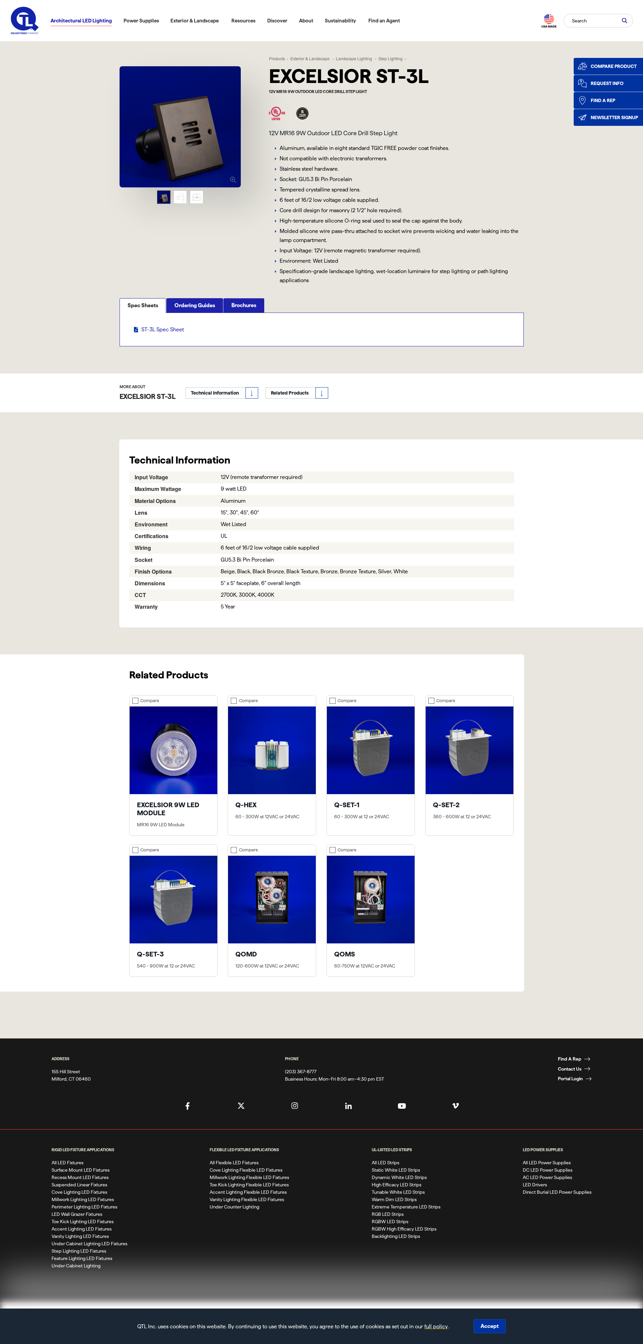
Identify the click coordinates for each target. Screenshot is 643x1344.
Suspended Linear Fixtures (79, 1184)
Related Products (290, 393)
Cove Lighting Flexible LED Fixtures (246, 1170)
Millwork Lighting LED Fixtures (83, 1199)
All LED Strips (385, 1162)
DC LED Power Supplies (547, 1170)
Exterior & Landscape (194, 20)
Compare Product (614, 66)
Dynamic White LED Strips (399, 1177)
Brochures (243, 305)
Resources (243, 20)
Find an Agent (384, 20)
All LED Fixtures (67, 1162)
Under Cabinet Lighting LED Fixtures (89, 1243)
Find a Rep (603, 100)
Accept (490, 1326)
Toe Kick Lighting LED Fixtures (83, 1221)
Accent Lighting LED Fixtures (82, 1229)
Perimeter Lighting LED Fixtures (84, 1206)
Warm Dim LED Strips (394, 1199)
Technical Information (215, 393)
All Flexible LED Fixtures (234, 1162)
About (306, 20)
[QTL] (25, 20)
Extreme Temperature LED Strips (406, 1206)
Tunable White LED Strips (398, 1192)
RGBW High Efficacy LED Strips (404, 1229)
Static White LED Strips (396, 1170)
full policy (436, 1326)
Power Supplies (141, 20)
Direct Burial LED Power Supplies (557, 1192)
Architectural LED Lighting (81, 20)
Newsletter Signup (614, 117)
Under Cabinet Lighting (76, 1265)
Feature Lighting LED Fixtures (82, 1258)
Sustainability (340, 20)
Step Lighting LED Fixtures (79, 1251)
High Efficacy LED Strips (396, 1184)
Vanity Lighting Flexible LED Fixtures (247, 1199)
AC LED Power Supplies (547, 1177)
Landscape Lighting (354, 58)
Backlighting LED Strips (396, 1236)
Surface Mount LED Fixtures (81, 1170)
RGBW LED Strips (390, 1221)
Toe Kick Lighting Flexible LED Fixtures (249, 1184)
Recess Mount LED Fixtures (80, 1177)
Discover (277, 20)
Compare (149, 700)
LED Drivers (535, 1184)
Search (579, 20)
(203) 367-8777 (300, 1071)
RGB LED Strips (388, 1214)
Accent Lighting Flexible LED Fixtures (248, 1192)
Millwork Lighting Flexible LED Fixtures (249, 1177)
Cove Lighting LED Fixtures (79, 1192)
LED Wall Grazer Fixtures (77, 1214)
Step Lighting (390, 58)
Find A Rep (569, 1059)
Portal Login (570, 1078)
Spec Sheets (143, 305)
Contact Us (569, 1069)
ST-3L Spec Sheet (162, 329)
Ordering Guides (194, 305)
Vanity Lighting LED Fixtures (80, 1236)
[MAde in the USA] (549, 20)
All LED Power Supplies (547, 1162)
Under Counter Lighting (234, 1206)
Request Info (607, 83)
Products (277, 58)
